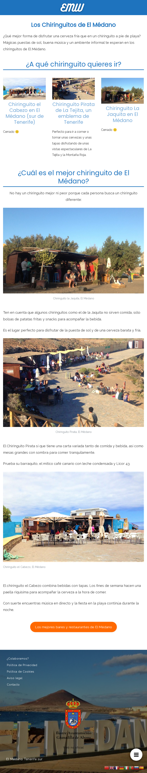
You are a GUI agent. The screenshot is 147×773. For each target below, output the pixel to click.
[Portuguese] (131, 767)
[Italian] (126, 767)
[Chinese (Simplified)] (106, 767)
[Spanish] (141, 767)
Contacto (13, 684)
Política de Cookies (20, 671)
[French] (116, 767)
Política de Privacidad (22, 665)
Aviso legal (15, 678)
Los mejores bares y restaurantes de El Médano (73, 627)
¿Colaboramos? (18, 658)
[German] (121, 767)
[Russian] (136, 767)
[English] (111, 767)
